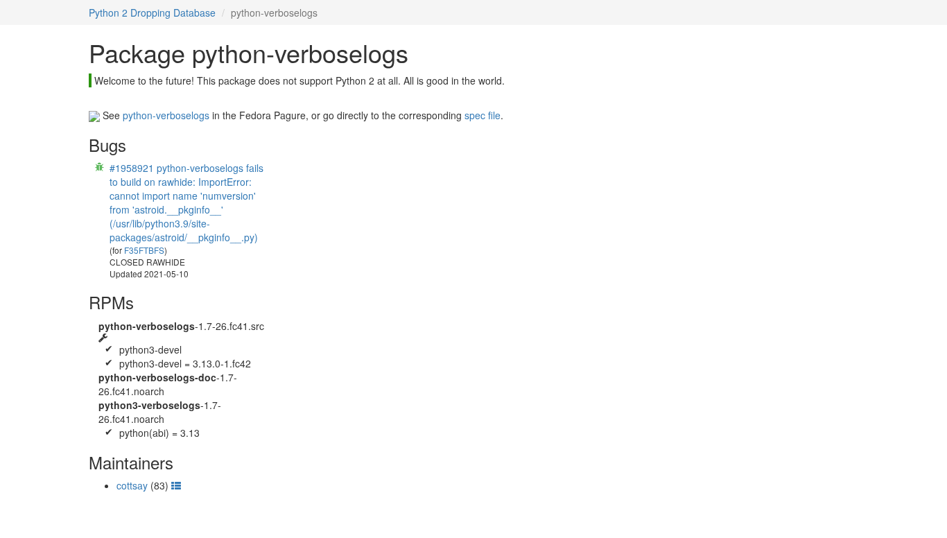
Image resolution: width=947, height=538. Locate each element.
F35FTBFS (144, 250)
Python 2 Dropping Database (152, 12)
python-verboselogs (166, 115)
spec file (482, 115)
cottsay (132, 485)
